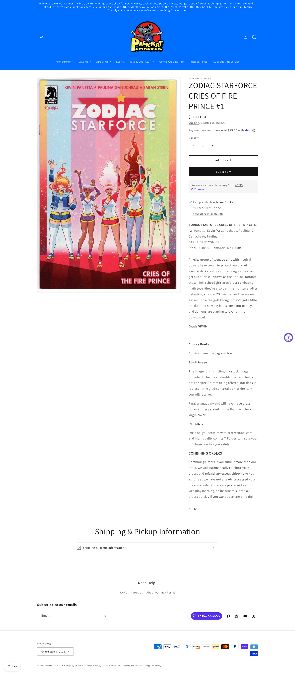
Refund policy (94, 665)
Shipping (194, 122)
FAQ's (123, 592)
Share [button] (196, 509)
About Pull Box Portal (160, 592)
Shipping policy (153, 665)
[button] (41, 36)
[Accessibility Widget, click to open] (288, 337)
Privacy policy (112, 665)
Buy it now (223, 171)
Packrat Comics (53, 665)
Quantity (194, 137)
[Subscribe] (104, 615)
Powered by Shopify (72, 665)
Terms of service (132, 665)
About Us (137, 592)
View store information (208, 213)
